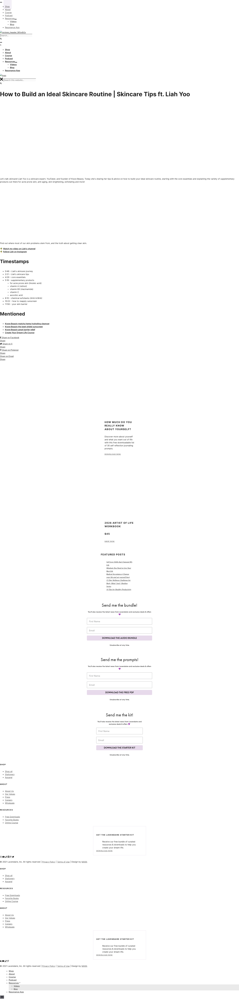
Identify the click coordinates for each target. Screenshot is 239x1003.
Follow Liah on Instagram (15, 251)
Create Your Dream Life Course (19, 332)
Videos (17, 986)
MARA (84, 862)
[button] (1, 83)
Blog (16, 989)
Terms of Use (63, 862)
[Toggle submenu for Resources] (16, 62)
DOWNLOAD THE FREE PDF (119, 692)
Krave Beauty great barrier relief (20, 329)
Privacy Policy (48, 862)
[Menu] (1, 42)
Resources (14, 983)
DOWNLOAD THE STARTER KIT (119, 747)
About (12, 974)
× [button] (0, 44)
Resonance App (16, 992)
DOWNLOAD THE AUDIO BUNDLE (119, 638)
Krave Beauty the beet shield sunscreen (24, 326)
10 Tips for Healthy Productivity (118, 589)
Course (12, 977)
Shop (11, 971)
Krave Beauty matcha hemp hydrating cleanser (27, 323)
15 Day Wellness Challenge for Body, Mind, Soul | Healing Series (118, 583)
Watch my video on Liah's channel (19, 248)
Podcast (13, 980)
